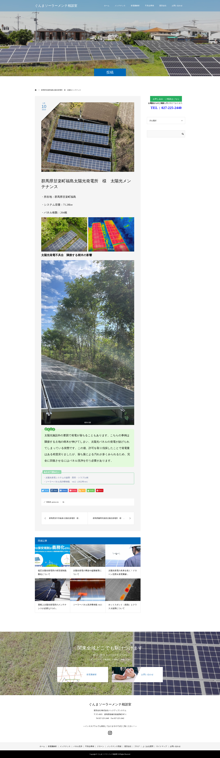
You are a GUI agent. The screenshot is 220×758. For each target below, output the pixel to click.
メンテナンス (120, 6)
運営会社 (162, 6)
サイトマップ (161, 746)
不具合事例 (149, 6)
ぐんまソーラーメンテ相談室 (56, 5)
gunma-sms (55, 502)
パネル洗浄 (77, 746)
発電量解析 (135, 6)
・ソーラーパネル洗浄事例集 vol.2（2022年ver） (66, 482)
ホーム (106, 6)
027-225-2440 (171, 108)
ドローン (100, 746)
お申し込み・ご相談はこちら (166, 99)
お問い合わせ (177, 6)
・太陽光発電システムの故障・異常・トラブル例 (65, 478)
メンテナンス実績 (114, 746)
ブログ (137, 746)
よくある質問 (148, 746)
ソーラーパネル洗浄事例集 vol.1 (87, 605)
